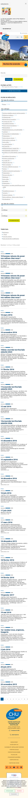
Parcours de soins (7, 175)
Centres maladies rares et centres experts (14, 113)
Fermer (26, 3)
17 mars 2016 (6, 522)
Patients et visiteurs (8, 115)
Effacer (9, 79)
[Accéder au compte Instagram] (17, 767)
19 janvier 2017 (7, 595)
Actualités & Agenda (8, 123)
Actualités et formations (9, 156)
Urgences (5, 33)
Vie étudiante (6, 199)
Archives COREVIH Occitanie (10, 166)
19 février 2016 (7, 577)
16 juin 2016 (6, 493)
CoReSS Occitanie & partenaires (11, 171)
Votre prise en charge (8, 138)
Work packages (7, 164)
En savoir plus (7, 28)
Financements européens (14, 757)
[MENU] (26, 37)
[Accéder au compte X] (10, 767)
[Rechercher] (21, 37)
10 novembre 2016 (9, 332)
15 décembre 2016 (9, 441)
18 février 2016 (7, 560)
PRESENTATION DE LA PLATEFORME (12, 129)
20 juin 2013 (6, 667)
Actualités (5, 181)
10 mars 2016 (6, 315)
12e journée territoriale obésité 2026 (11, 422)
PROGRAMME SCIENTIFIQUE (10, 150)
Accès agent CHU (14, 744)
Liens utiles (6, 142)
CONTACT (5, 132)
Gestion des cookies (14, 762)
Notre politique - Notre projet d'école (13, 197)
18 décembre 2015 (9, 541)
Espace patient (14, 742)
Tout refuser (19, 790)
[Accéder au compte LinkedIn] (21, 767)
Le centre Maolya (7, 144)
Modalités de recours (8, 191)
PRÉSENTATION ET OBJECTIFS (11, 148)
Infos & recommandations (10, 125)
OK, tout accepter (9, 790)
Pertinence (6, 232)
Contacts (5, 193)
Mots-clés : (3, 73)
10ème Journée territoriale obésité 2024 (13, 351)
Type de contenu (7, 236)
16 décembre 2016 (9, 478)
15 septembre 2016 (9, 459)
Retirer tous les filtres (14, 91)
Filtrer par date (14, 220)
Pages (4, 104)
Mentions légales (14, 749)
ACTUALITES (6, 146)
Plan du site (14, 754)
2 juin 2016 (5, 649)
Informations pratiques (9, 140)
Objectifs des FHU (7, 162)
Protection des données (14, 752)
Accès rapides (24, 33)
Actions (5, 168)
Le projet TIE (6, 160)
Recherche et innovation (9, 119)
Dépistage (5, 177)
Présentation (6, 136)
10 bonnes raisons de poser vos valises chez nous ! (13, 257)
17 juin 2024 (6, 510)
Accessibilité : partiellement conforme (14, 747)
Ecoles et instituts (7, 195)
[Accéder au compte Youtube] (14, 767)
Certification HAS (14, 759)
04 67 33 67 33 (15, 734)
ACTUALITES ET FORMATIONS (11, 134)
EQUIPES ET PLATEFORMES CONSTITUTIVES (14, 152)
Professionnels (6, 117)
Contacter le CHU (15, 730)
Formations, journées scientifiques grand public (14, 186)
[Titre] (5, 234)
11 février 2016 (7, 369)
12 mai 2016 (6, 406)
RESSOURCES (6, 127)
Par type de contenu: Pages (10, 87)
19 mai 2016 (6, 612)
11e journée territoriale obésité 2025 (11, 388)
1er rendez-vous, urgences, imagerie (12, 631)
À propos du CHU (7, 121)
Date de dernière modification (11, 238)
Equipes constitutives (8, 158)
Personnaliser (14, 794)
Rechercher (19, 79)
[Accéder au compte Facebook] (7, 767)
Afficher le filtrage (25, 64)
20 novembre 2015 (9, 684)
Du (2, 208)
